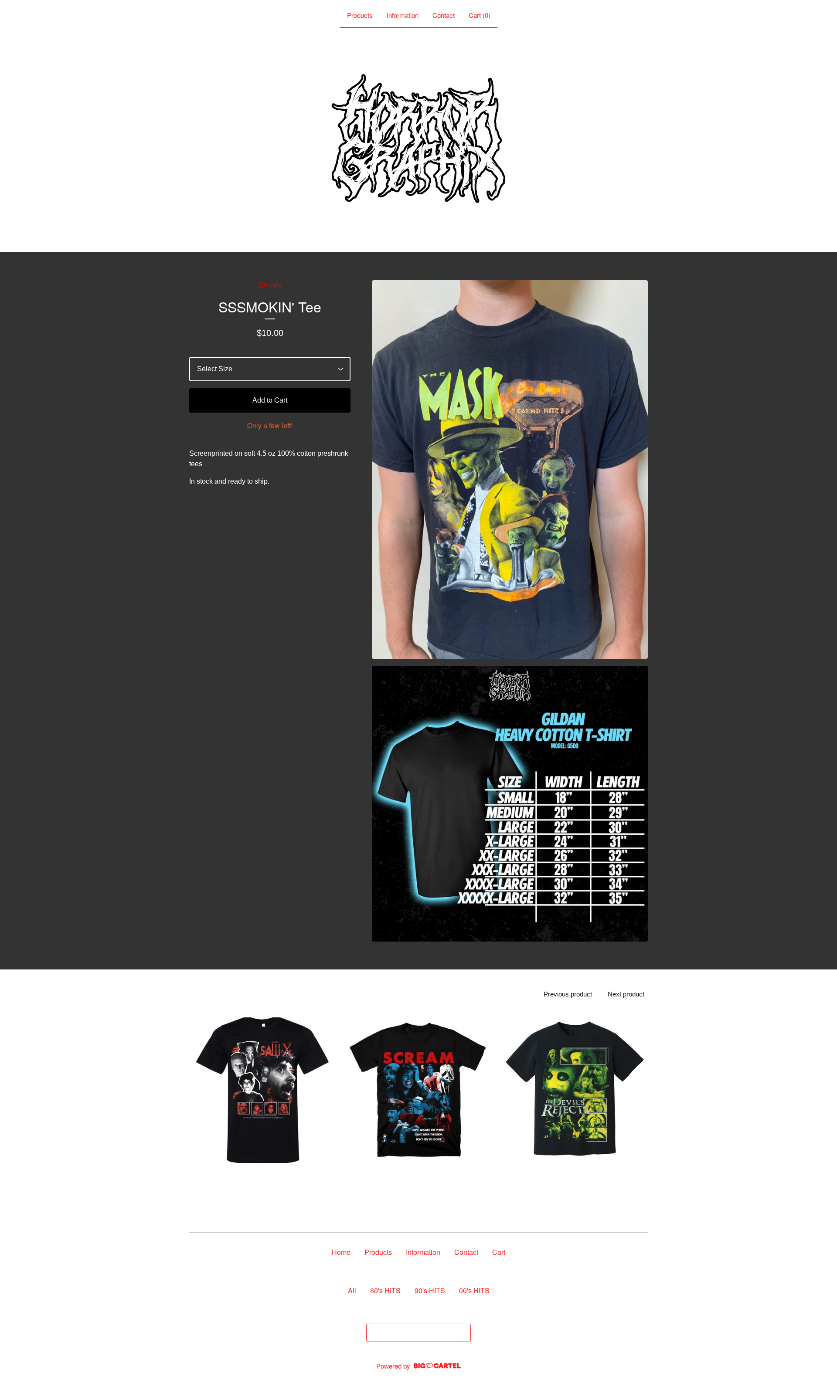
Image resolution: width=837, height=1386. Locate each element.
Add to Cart (269, 400)
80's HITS (385, 1290)
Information (402, 15)
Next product (626, 994)
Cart (498, 1252)
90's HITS (430, 1290)
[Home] (418, 138)
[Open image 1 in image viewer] (510, 469)
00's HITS (474, 1290)
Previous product (568, 994)
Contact (443, 15)
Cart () (479, 15)
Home (341, 1252)
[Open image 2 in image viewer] (510, 804)
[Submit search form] (462, 1333)
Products (360, 15)
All (352, 1290)
